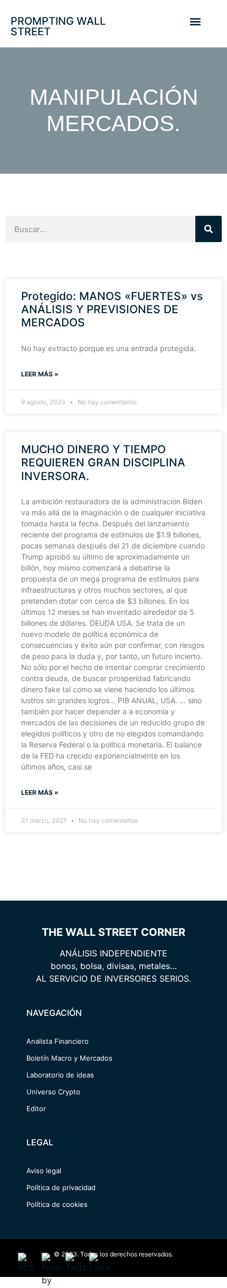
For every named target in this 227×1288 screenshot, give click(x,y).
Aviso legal (43, 1170)
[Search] (208, 229)
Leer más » (40, 374)
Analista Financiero (57, 1041)
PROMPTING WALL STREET (58, 26)
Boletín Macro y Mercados (69, 1058)
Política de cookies (57, 1204)
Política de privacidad (61, 1187)
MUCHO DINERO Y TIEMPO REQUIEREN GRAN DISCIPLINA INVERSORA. (103, 462)
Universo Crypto (53, 1091)
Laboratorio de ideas (60, 1075)
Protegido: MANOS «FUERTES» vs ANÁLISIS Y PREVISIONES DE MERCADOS (112, 309)
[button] (195, 21)
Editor (36, 1108)
